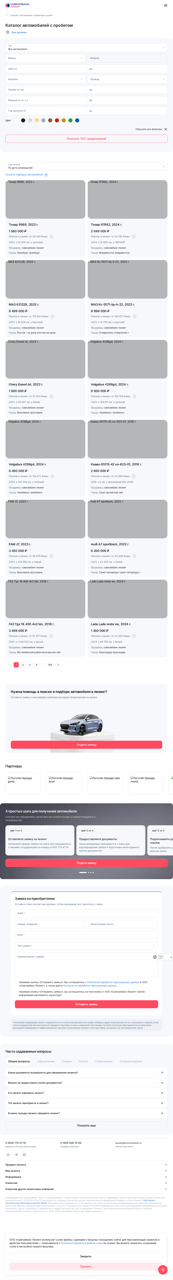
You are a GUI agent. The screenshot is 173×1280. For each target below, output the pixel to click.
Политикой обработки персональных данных (113, 982)
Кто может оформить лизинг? (26, 1092)
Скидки (67, 1061)
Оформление (46, 1061)
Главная (13, 15)
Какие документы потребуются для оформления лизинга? (43, 1072)
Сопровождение (131, 1061)
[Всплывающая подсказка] (52, 236)
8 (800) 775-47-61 (15, 1142)
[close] (171, 957)
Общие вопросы (19, 1061)
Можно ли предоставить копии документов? (35, 1082)
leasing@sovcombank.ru (128, 1142)
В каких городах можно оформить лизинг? (34, 1113)
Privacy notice (161, 957)
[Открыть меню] (166, 5)
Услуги (83, 1061)
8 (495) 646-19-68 (70, 1142)
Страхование (104, 1061)
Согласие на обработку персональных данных (90, 985)
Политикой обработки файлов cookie (82, 1243)
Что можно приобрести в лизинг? (28, 1103)
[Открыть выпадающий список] (163, 48)
